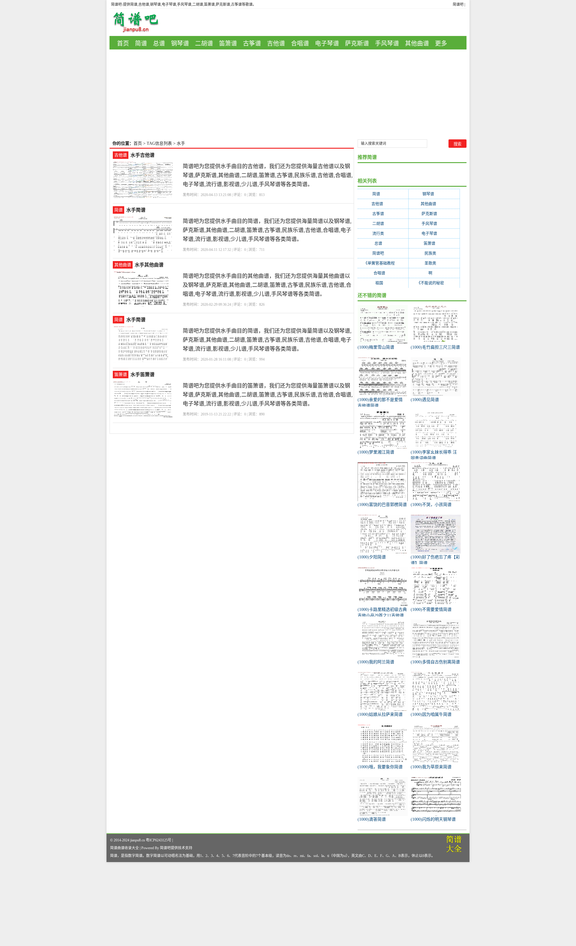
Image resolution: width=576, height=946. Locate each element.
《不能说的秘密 (434, 283)
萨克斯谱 (357, 43)
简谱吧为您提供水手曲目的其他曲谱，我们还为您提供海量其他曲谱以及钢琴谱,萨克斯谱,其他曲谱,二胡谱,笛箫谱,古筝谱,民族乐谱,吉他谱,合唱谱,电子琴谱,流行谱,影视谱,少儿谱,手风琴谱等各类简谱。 (267, 285)
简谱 (141, 43)
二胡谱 (204, 43)
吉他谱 (276, 43)
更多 (441, 43)
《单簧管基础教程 (383, 263)
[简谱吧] (140, 22)
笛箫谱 (228, 43)
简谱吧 (458, 4)
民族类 (434, 253)
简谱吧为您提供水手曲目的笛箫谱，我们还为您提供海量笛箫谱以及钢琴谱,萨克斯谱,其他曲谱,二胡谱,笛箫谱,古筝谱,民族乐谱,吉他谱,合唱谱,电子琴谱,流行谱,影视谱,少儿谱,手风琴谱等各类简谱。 (268, 395)
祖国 (383, 283)
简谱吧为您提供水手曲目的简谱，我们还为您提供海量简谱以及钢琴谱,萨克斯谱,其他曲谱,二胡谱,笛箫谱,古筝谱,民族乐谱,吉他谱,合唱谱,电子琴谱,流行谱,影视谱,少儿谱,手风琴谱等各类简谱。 (267, 230)
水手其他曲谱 (149, 264)
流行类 (383, 233)
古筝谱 (252, 43)
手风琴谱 (387, 43)
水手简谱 (136, 210)
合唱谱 (300, 43)
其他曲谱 (417, 43)
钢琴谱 (180, 43)
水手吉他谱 (142, 155)
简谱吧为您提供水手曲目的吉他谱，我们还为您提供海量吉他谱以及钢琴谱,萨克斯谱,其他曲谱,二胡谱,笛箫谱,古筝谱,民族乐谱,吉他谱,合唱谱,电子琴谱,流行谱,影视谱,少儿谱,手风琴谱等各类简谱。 (268, 175)
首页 (123, 43)
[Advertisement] (288, 94)
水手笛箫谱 (142, 374)
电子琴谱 (327, 43)
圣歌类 (434, 263)
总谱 (159, 43)
